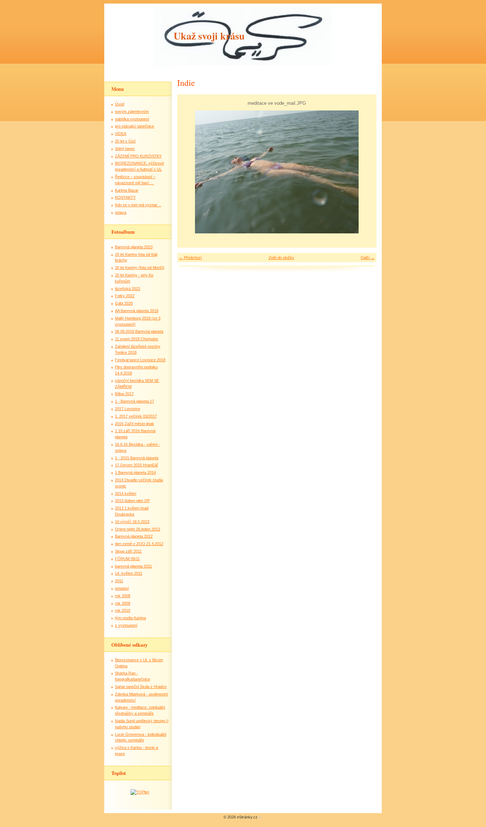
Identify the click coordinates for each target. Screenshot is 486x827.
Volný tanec (125, 148)
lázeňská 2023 (127, 288)
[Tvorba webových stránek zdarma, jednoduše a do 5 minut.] (260, 817)
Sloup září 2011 (128, 551)
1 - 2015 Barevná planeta (136, 458)
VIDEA (120, 133)
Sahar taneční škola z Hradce (141, 686)
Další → (368, 257)
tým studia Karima (130, 618)
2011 (119, 581)
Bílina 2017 (124, 394)
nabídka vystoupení (132, 119)
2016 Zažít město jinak (134, 424)
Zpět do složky (281, 257)
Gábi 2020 (124, 303)
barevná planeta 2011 (133, 566)
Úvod (119, 104)
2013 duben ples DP (132, 500)
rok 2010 (122, 610)
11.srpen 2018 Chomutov (136, 339)
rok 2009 (122, 603)
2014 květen (125, 493)
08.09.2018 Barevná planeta (139, 331)
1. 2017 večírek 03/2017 (136, 416)
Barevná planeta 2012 (134, 536)
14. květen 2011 (128, 573)
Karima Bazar (126, 190)
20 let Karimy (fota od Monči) (139, 267)
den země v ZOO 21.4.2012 (139, 544)
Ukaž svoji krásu (209, 36)
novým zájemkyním (132, 111)
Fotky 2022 (124, 296)
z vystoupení (126, 625)
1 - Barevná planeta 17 (134, 401)
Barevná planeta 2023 (134, 247)
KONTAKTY (125, 197)
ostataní (122, 588)
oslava (120, 212)
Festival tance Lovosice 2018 (140, 360)
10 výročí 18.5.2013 (132, 522)
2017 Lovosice (127, 409)
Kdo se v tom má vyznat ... (138, 205)
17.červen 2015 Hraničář (136, 465)
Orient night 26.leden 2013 (137, 529)
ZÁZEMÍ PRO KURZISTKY (138, 156)
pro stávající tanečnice (134, 126)
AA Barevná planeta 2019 (136, 311)
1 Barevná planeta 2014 (135, 472)
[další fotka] (365, 171)
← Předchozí (190, 257)
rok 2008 (122, 596)
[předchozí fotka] (189, 171)
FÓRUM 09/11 (127, 559)
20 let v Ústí (125, 141)
